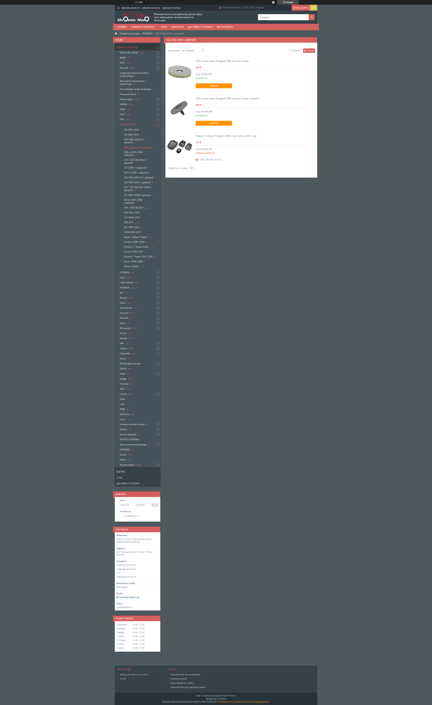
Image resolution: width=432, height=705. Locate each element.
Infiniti (123, 459)
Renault (124, 67)
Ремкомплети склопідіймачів (185, 674)
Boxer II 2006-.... (132, 266)
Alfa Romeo (126, 307)
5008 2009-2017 (132, 232)
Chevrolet (125, 353)
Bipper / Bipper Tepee (135, 237)
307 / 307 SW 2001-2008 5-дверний (138, 188)
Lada (122, 404)
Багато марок (127, 464)
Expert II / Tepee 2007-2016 (138, 256)
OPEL (122, 62)
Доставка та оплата (200, 26)
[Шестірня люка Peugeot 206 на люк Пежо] (179, 72)
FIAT (122, 119)
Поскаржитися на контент (230, 702)
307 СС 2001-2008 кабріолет (133, 201)
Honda (123, 333)
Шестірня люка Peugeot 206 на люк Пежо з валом (227, 98)
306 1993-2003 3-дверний (137, 182)
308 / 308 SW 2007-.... (135, 207)
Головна (122, 26)
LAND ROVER (126, 282)
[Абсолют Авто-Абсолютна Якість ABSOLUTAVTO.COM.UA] (134, 17)
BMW (122, 57)
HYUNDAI (124, 287)
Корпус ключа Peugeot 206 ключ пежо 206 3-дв (226, 135)
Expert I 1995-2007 (133, 251)
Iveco (122, 323)
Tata (122, 398)
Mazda (123, 338)
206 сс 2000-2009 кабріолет (133, 153)
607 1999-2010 (131, 227)
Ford (122, 277)
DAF (122, 343)
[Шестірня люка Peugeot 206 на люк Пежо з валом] (179, 109)
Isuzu (123, 419)
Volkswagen (126, 99)
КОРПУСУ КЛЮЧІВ (129, 439)
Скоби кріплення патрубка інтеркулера (134, 74)
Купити (214, 86)
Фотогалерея (225, 26)
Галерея (296, 50)
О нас (164, 26)
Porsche (124, 312)
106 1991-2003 (131, 129)
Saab (122, 373)
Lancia (123, 393)
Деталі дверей (128, 434)
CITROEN (124, 272)
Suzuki (123, 454)
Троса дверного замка (182, 683)
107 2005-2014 (131, 134)
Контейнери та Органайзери (135, 89)
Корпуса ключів (178, 679)
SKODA (123, 104)
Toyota (123, 348)
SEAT (122, 114)
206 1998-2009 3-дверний (137, 147)
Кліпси (123, 429)
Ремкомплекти (128, 94)
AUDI (122, 109)
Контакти (177, 26)
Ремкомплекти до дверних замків (187, 687)
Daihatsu (125, 414)
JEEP (122, 388)
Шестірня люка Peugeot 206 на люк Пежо (222, 60)
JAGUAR (124, 317)
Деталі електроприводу (133, 444)
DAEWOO (124, 449)
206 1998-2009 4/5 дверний (134, 141)
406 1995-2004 (132, 212)
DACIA (123, 368)
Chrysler (124, 383)
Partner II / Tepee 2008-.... (137, 246)
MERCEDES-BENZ (129, 52)
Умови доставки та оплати (134, 674)
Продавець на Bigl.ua (216, 699)
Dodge (123, 378)
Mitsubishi (125, 328)
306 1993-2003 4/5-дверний (138, 177)
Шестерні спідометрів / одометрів (133, 82)
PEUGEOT (147, 33)
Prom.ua (232, 696)
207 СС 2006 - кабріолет (136, 172)
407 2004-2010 (132, 217)
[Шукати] (312, 17)
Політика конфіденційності (257, 702)
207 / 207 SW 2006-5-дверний (135, 161)
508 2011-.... (130, 222)
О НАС (123, 679)
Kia (121, 292)
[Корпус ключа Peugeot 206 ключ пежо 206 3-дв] (179, 146)
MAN (122, 409)
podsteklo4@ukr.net (129, 597)
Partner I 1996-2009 (134, 242)
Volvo (123, 302)
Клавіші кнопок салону (132, 424)
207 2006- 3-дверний (135, 167)
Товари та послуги (142, 26)
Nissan (123, 297)
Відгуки (120, 471)
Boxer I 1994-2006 (133, 261)
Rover (123, 358)
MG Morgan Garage (130, 363)
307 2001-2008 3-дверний (137, 195)
